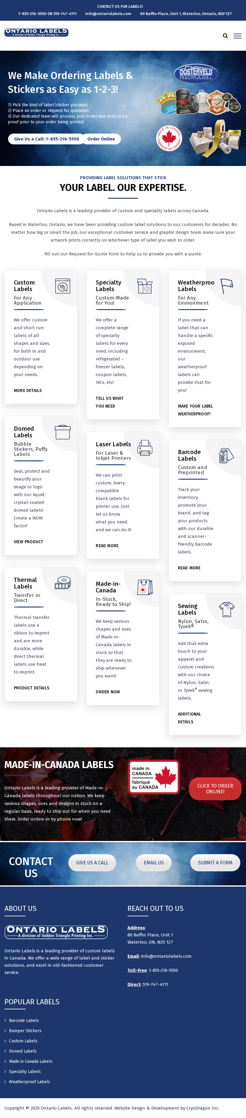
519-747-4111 (155, 984)
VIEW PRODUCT (28, 541)
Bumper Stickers (25, 1030)
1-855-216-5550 (163, 970)
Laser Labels (113, 444)
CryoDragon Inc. (202, 1108)
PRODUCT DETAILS (31, 688)
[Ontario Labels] (36, 32)
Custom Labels (24, 286)
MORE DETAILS (28, 390)
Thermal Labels (25, 583)
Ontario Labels (56, 1108)
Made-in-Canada (108, 587)
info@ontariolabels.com (166, 956)
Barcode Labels (189, 455)
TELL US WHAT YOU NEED (109, 402)
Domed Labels (24, 432)
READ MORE (107, 545)
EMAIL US (154, 863)
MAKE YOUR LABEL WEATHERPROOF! (195, 410)
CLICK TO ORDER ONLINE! (215, 788)
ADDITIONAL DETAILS (189, 718)
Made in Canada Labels (30, 1061)
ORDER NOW (108, 692)
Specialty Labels (108, 286)
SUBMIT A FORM (215, 863)
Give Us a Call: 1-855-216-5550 (46, 139)
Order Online (101, 139)
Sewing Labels (187, 609)
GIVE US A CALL (92, 863)
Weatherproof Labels (197, 286)
